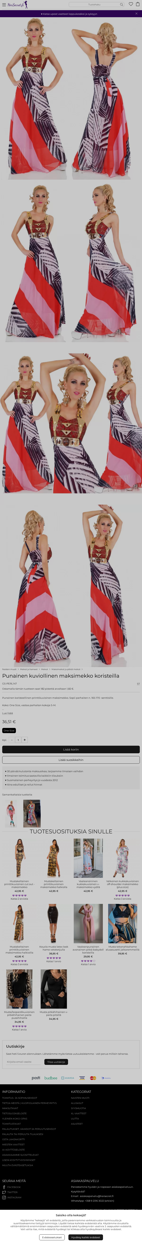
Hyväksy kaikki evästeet (85, 1237)
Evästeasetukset (52, 1237)
